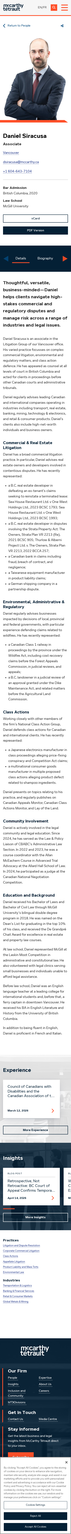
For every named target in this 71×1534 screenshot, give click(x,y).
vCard (35, 218)
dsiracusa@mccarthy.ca (21, 162)
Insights (13, 1384)
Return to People (19, 25)
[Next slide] (65, 259)
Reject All (35, 1516)
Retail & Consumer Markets (18, 1296)
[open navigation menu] (64, 8)
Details (21, 258)
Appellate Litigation (14, 1262)
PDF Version (35, 230)
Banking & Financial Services (18, 1291)
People (12, 1377)
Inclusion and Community (16, 1393)
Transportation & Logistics (17, 1285)
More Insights (35, 1217)
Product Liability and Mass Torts (20, 1267)
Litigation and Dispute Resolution (21, 1245)
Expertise (45, 1377)
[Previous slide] (6, 259)
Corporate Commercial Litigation (21, 1251)
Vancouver (11, 153)
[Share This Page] (62, 26)
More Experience (35, 1130)
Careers (44, 1391)
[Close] (66, 1462)
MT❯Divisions (17, 1402)
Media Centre (48, 1419)
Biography (45, 258)
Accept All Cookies (35, 1527)
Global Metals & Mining (15, 1302)
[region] (35, 1495)
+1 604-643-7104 (17, 171)
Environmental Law (13, 1272)
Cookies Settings (35, 1505)
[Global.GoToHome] (13, 7)
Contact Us (15, 1419)
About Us (45, 1384)
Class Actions (10, 1256)
